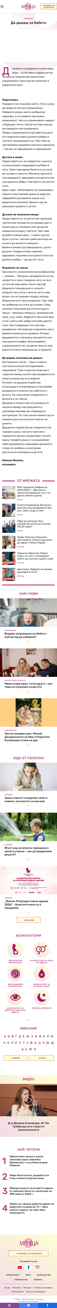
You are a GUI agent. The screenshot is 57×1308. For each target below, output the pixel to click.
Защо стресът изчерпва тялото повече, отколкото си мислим (26, 799)
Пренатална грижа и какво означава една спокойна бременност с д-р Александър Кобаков (28, 1161)
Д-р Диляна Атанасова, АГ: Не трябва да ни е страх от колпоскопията (28, 1126)
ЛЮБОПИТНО (21, 1280)
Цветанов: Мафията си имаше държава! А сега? (34, 570)
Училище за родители (49, 6)
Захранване (10, 630)
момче (42, 1058)
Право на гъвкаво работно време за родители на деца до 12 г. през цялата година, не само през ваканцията (32, 1208)
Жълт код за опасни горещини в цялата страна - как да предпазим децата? (28, 851)
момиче (16, 1058)
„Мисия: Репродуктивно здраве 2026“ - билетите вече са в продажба (26, 904)
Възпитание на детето (15, 680)
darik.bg (20, 547)
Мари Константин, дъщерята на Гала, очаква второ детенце (29, 1177)
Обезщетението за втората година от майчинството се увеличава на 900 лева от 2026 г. (31, 1191)
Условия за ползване (42, 1288)
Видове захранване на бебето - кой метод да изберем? (26, 635)
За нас (7, 1288)
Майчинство (11, 730)
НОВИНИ (38, 1280)
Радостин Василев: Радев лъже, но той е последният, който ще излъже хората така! (35, 556)
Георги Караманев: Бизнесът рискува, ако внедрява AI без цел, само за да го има (34, 508)
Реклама (27, 1288)
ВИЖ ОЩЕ (29, 920)
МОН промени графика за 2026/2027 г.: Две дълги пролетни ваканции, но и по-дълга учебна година (34, 491)
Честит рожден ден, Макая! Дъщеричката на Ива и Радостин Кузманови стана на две (27, 737)
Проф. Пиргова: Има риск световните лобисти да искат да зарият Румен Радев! (34, 540)
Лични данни (18, 1291)
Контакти (17, 1288)
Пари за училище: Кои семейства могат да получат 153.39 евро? (34, 524)
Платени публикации (35, 1291)
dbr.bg (19, 500)
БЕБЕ (28, 1275)
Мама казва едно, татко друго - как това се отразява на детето (28, 685)
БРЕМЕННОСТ (13, 1275)
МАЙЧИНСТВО (44, 1275)
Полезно (8, 795)
